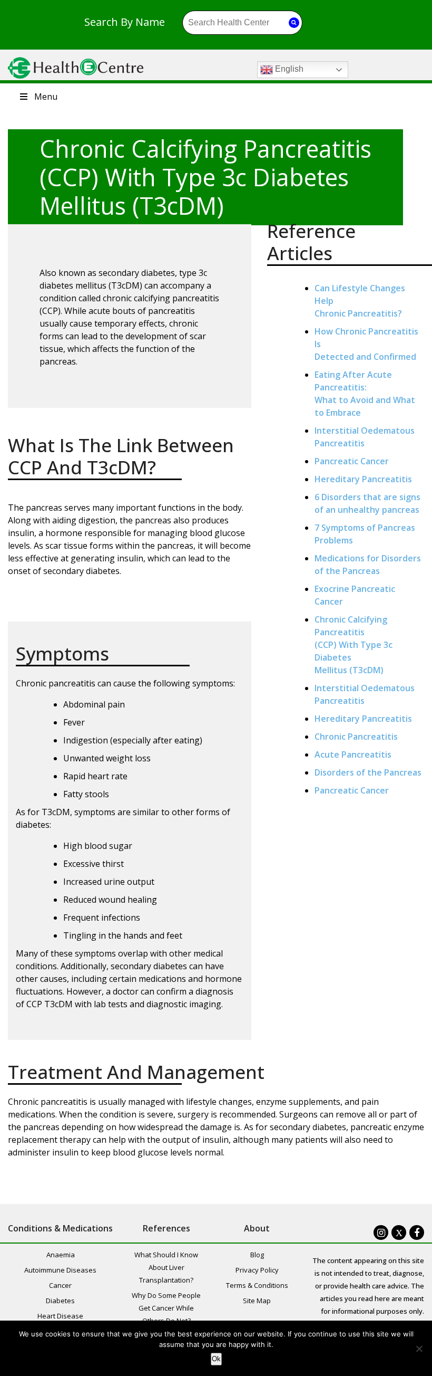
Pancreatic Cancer (352, 461)
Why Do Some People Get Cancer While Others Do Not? (166, 1308)
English (288, 68)
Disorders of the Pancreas (368, 772)
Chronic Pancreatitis (356, 736)
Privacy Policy (257, 1270)
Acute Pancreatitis (353, 754)
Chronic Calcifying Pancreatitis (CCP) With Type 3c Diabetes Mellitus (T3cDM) (353, 645)
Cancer (60, 1285)
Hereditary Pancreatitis (363, 479)
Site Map (257, 1300)
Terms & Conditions (257, 1285)
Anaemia (60, 1254)
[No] (419, 1348)
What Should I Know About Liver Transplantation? (166, 1267)
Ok (216, 1359)
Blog (257, 1254)
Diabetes (60, 1300)
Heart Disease (60, 1316)
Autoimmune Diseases (60, 1270)
